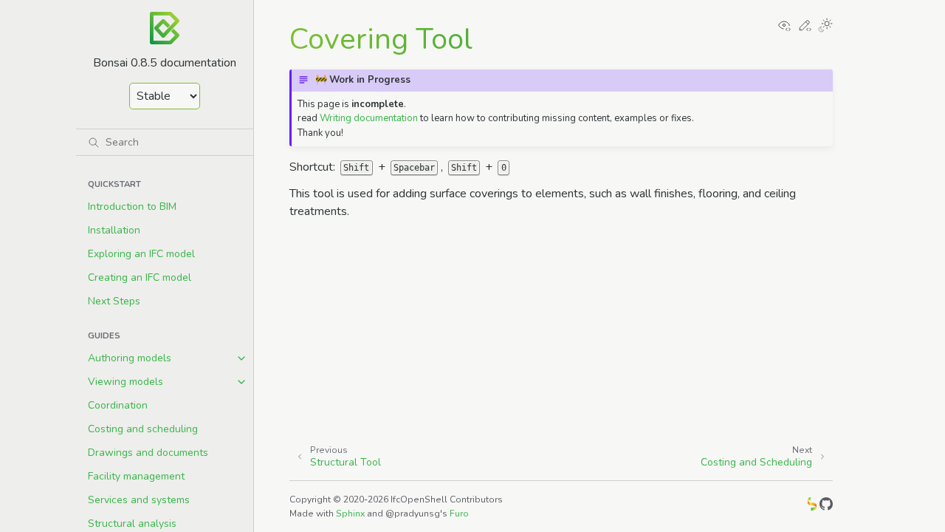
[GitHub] (826, 506)
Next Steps (114, 301)
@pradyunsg (412, 513)
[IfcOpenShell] (812, 506)
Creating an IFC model (139, 277)
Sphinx (350, 513)
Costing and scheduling (143, 429)
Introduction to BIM (132, 207)
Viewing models (125, 382)
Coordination (118, 405)
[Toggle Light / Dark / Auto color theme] (825, 26)
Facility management (136, 476)
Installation (114, 230)
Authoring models (129, 358)
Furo (459, 513)
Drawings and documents (148, 453)
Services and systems (139, 500)
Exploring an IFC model (141, 254)
